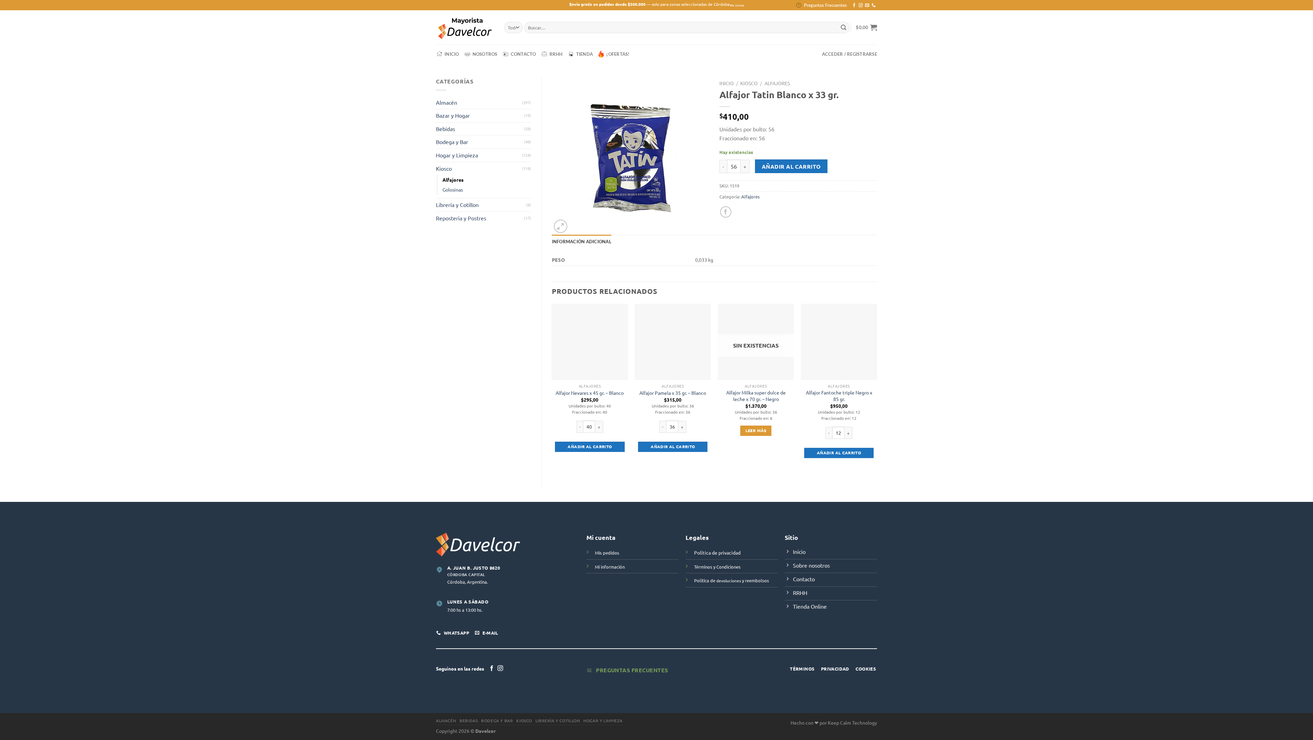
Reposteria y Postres (461, 218)
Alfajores (453, 180)
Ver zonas (736, 5)
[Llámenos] (874, 5)
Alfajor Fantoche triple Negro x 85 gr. (839, 395)
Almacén (446, 102)
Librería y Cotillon (457, 204)
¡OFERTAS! (617, 54)
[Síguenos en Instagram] (861, 5)
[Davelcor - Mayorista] (465, 27)
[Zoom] (560, 226)
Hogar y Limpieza (457, 155)
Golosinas (452, 189)
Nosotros (485, 54)
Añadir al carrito (791, 166)
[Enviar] (843, 28)
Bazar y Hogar (453, 115)
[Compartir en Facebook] (725, 212)
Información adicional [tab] (581, 241)
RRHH (556, 54)
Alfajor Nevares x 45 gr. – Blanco (590, 393)
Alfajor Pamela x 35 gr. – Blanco (672, 393)
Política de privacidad (717, 552)
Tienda (584, 54)
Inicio (452, 54)
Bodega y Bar (452, 141)
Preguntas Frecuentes (825, 5)
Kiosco (444, 168)
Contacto (523, 54)
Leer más (756, 430)
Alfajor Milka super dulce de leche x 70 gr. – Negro (756, 395)
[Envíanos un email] (867, 5)
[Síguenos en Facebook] (854, 5)
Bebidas (445, 128)
